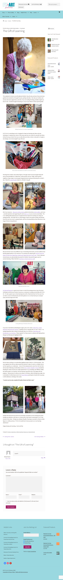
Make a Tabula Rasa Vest (9, 555)
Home (6, 20)
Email (20, 494)
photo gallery (37, 212)
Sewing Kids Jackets (9, 437)
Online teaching (19, 432)
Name (7, 494)
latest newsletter (32, 551)
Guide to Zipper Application (9, 558)
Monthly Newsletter (29, 541)
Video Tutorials (5, 16)
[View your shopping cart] (54, 11)
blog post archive (17, 212)
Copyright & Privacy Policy (9, 572)
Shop (3, 12)
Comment (8, 475)
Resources (26, 432)
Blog (18, 12)
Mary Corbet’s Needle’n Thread (31, 367)
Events (35, 12)
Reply (42, 457)
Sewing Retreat (31, 432)
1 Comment (22, 28)
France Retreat (24, 375)
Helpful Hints (24, 12)
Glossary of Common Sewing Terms (11, 552)
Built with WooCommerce (22, 572)
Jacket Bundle (13, 180)
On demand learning (7, 290)
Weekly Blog (27, 543)
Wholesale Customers (23, 4)
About (13, 16)
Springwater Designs (13, 329)
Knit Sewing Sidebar (39, 437)
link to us (26, 214)
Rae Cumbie (16, 28)
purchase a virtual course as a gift (27, 259)
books (22, 212)
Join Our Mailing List (36, 4)
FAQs (31, 12)
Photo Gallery (11, 12)
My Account (21, 7)
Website (33, 494)
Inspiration (13, 432)
